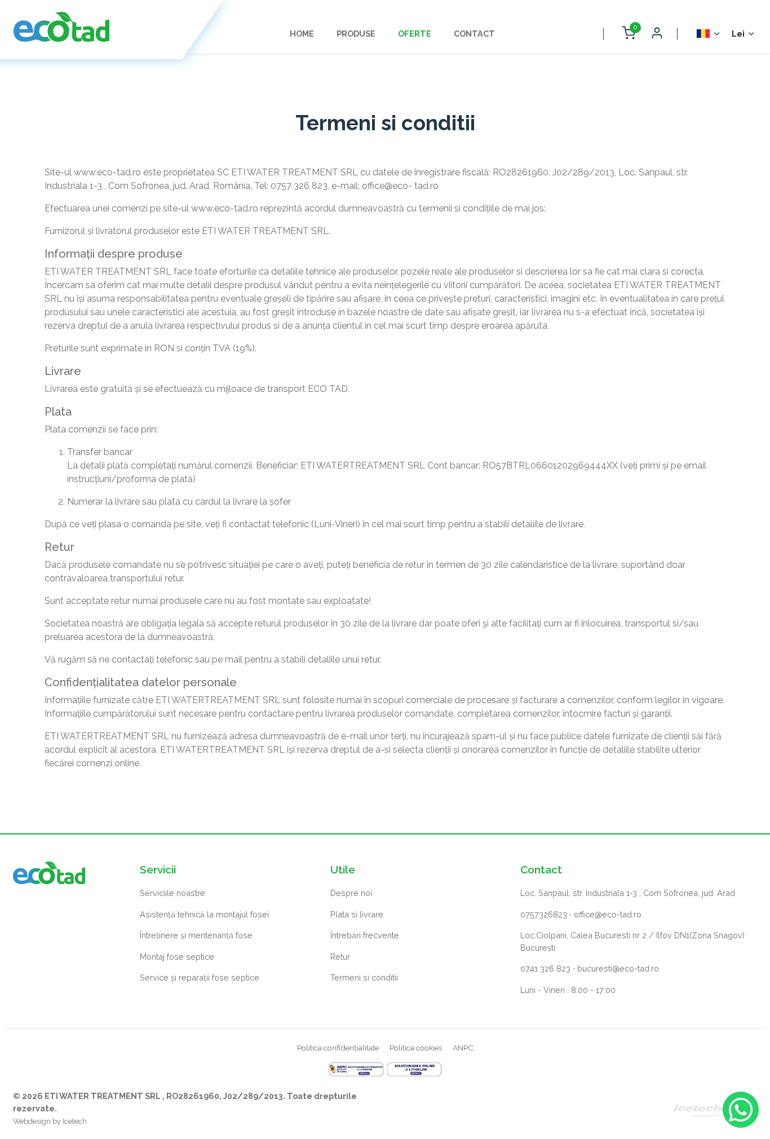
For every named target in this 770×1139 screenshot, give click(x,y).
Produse (356, 33)
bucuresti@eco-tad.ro (618, 968)
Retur (340, 956)
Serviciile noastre (172, 893)
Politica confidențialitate (338, 1047)
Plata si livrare (356, 914)
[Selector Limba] (709, 34)
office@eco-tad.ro (607, 914)
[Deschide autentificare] (657, 34)
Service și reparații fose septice (199, 977)
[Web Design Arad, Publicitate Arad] (714, 1108)
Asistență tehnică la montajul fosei (204, 914)
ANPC (463, 1047)
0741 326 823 (545, 968)
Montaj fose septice (177, 956)
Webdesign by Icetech (50, 1121)
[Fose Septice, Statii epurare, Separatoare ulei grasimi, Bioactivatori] (61, 27)
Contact (474, 33)
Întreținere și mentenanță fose (196, 935)
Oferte (414, 33)
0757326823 (543, 914)
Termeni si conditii (364, 977)
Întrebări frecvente (364, 935)
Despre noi (351, 893)
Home (302, 33)
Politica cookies (416, 1047)
